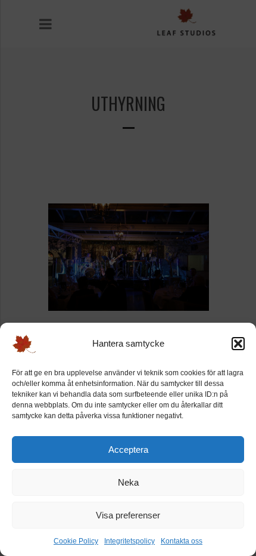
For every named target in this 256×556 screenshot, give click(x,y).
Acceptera (128, 449)
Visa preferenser (128, 515)
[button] (238, 344)
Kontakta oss (181, 541)
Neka (128, 482)
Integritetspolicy (129, 541)
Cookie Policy (76, 541)
